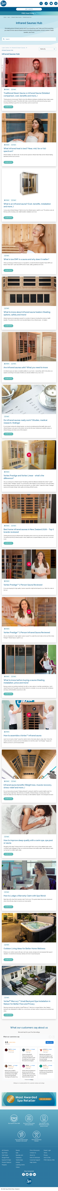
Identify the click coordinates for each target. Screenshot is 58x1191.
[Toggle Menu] (56, 3)
